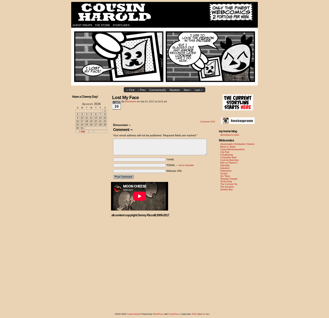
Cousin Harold (164, 12)
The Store (102, 25)
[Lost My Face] (164, 84)
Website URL (174, 170)
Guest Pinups (82, 25)
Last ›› (199, 89)
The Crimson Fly (228, 184)
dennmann (131, 101)
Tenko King (226, 181)
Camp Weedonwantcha (232, 149)
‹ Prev (141, 89)
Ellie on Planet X (228, 162)
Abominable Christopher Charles (237, 144)
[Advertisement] (89, 150)
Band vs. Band (227, 146)
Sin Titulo (225, 176)
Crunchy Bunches (229, 160)
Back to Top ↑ (204, 314)
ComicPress (174, 314)
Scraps (224, 173)
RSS (194, 314)
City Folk (224, 152)
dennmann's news (229, 135)
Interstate (225, 165)
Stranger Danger (229, 179)
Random (175, 89)
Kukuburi (225, 168)
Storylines (121, 25)
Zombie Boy (226, 189)
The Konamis (227, 187)
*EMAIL (180, 165)
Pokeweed (225, 170)
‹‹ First (130, 89)
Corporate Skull (228, 157)
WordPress (158, 314)
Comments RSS (207, 121)
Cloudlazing (226, 154)
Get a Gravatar (186, 165)
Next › (187, 89)
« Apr (82, 131)
